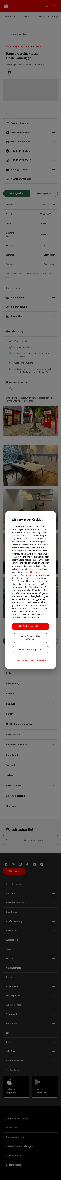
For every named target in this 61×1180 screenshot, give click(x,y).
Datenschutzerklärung (24, 661)
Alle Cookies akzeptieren (30, 626)
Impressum (42, 661)
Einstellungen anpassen (30, 649)
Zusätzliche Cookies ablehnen (30, 638)
